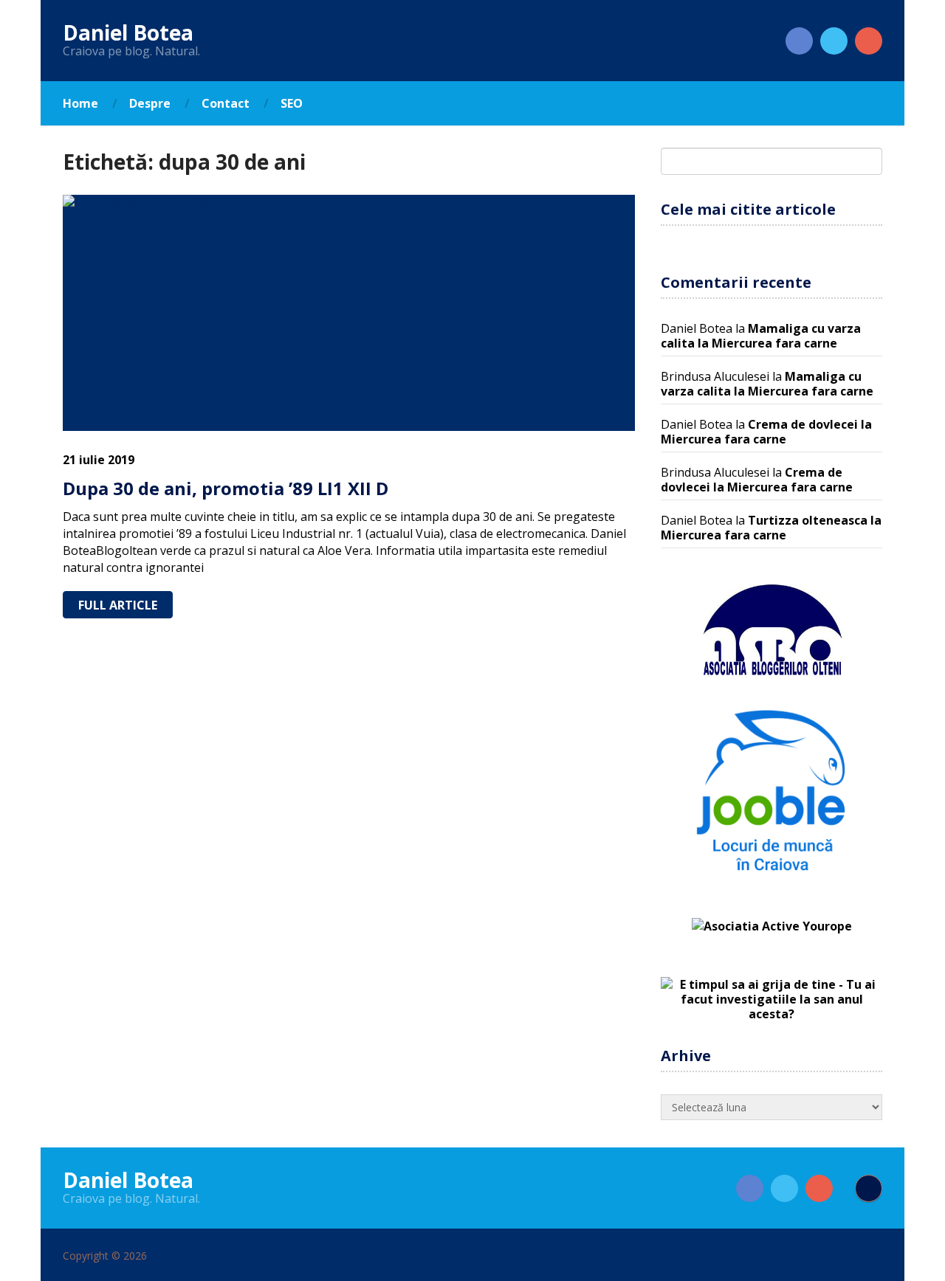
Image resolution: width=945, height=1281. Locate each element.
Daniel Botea (128, 32)
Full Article (117, 605)
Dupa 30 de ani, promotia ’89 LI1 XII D (225, 488)
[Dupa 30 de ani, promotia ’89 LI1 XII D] (349, 313)
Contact (226, 103)
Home (80, 103)
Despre (150, 103)
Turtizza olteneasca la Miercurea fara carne (771, 527)
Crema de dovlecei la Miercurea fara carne (766, 431)
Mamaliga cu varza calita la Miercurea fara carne (761, 335)
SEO (292, 103)
